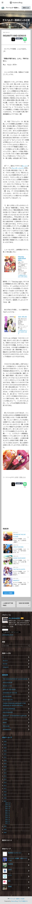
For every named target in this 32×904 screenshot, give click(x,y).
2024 (5, 748)
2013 (5, 782)
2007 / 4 (7, 817)
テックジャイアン (23, 264)
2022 (5, 754)
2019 (5, 763)
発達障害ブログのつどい (15, 853)
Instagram (6, 667)
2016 (5, 773)
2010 (5, 792)
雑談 (9, 881)
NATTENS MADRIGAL (9, 709)
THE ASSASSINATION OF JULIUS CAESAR (15, 679)
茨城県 (10, 886)
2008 (5, 798)
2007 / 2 (7, 821)
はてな (10, 875)
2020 (5, 760)
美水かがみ (24, 319)
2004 (5, 832)
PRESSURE (6, 726)
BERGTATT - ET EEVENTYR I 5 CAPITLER (15, 716)
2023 (5, 751)
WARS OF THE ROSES (9, 689)
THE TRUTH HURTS (19, 569)
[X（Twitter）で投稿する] (13, 39)
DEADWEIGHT (7, 729)
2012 (5, 785)
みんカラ (5, 660)
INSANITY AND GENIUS (14, 35)
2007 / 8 (7, 810)
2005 (5, 829)
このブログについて (7, 634)
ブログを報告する (23, 901)
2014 (5, 779)
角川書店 (20, 321)
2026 (5, 741)
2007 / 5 (7, 816)
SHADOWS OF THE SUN (10, 693)
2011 (5, 788)
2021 (5, 757)
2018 (5, 766)
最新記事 (5, 675)
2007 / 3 (7, 819)
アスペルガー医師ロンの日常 (16, 20)
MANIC (5, 722)
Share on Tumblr (19, 38)
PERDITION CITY (8, 700)
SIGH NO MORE (24, 604)
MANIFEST (16, 580)
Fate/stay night (17, 281)
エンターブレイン (22, 268)
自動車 (10, 869)
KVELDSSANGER (8, 712)
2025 (5, 744)
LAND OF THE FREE (8, 604)
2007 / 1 (7, 823)
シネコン (10, 210)
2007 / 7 (7, 812)
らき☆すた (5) (22, 317)
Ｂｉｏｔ (25, 166)
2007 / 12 (7, 803)
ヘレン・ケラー (12, 64)
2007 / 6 (7, 814)
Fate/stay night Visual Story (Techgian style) (22, 258)
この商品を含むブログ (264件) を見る (22, 332)
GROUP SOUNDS (18, 547)
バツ (12, 226)
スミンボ (10, 91)
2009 (5, 795)
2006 (5, 826)
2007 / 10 (7, 806)
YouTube (5, 664)
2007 (5, 801)
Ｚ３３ (18, 182)
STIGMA (5, 719)
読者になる (26, 7)
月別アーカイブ (7, 737)
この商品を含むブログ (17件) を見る (22, 276)
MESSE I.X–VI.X (7, 686)
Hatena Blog (14, 901)
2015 (5, 776)
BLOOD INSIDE (7, 696)
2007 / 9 (7, 808)
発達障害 (10, 864)
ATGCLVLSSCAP (7, 682)
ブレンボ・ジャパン (17, 168)
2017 (5, 770)
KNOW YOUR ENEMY (19, 558)
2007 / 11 (7, 805)
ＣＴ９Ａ (11, 182)
